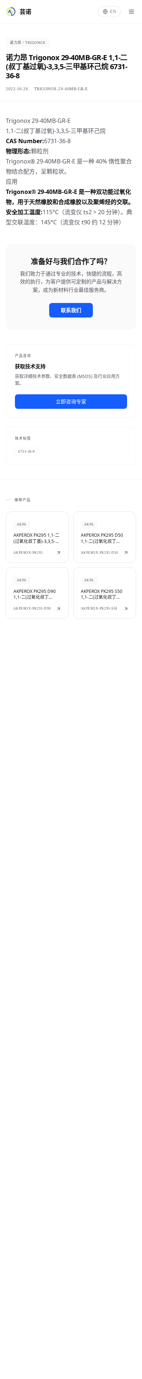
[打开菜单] (131, 11)
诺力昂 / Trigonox (27, 43)
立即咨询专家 (71, 401)
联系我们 (71, 310)
